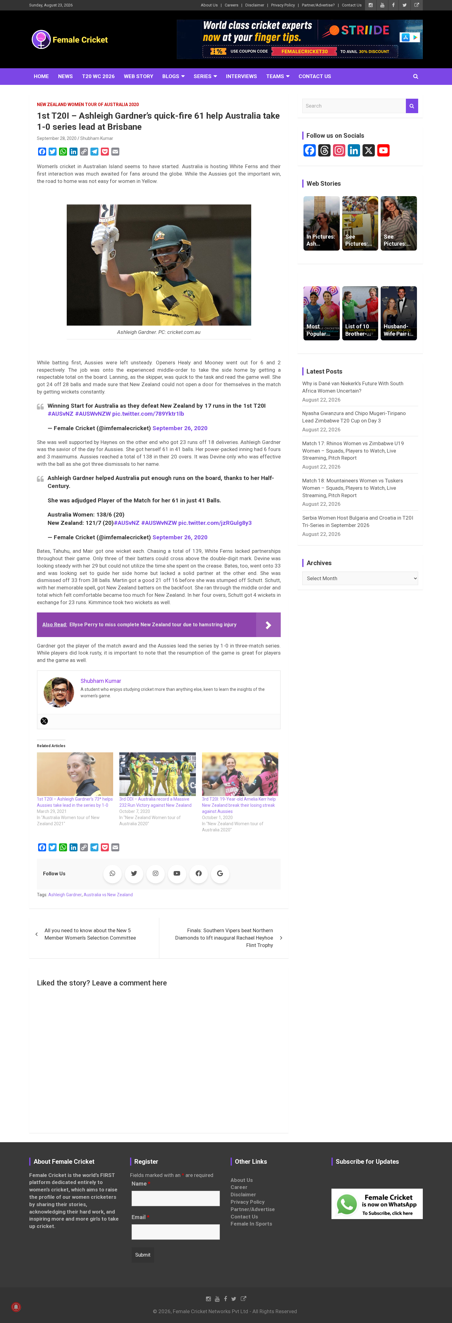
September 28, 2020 (57, 138)
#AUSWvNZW (93, 413)
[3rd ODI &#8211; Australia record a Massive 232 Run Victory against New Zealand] (157, 774)
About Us (209, 5)
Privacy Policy (283, 5)
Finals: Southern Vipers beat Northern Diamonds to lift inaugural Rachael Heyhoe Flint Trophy (224, 937)
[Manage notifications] (16, 1307)
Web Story (138, 76)
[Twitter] (44, 721)
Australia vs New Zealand (108, 894)
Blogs (170, 76)
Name (141, 1184)
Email (140, 1217)
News (65, 76)
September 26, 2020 (180, 428)
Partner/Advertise (253, 1209)
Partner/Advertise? (318, 5)
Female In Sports (251, 1224)
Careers (231, 5)
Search (412, 106)
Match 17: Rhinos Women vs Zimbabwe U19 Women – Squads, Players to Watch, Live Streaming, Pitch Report (353, 450)
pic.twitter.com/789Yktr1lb (148, 413)
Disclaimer (254, 5)
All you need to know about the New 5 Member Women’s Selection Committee (90, 934)
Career (239, 1187)
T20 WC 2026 (98, 76)
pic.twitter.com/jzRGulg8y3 (215, 522)
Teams (275, 76)
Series (203, 76)
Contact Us (352, 5)
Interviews (241, 76)
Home (41, 76)
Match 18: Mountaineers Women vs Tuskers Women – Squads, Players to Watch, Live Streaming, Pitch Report (352, 487)
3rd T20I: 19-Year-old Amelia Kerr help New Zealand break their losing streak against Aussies (239, 805)
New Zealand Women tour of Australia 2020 (88, 104)
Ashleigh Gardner (65, 894)
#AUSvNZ (60, 413)
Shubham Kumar (96, 138)
